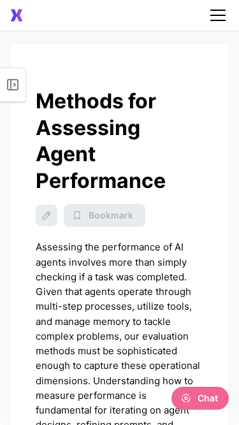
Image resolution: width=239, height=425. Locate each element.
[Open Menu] (13, 85)
